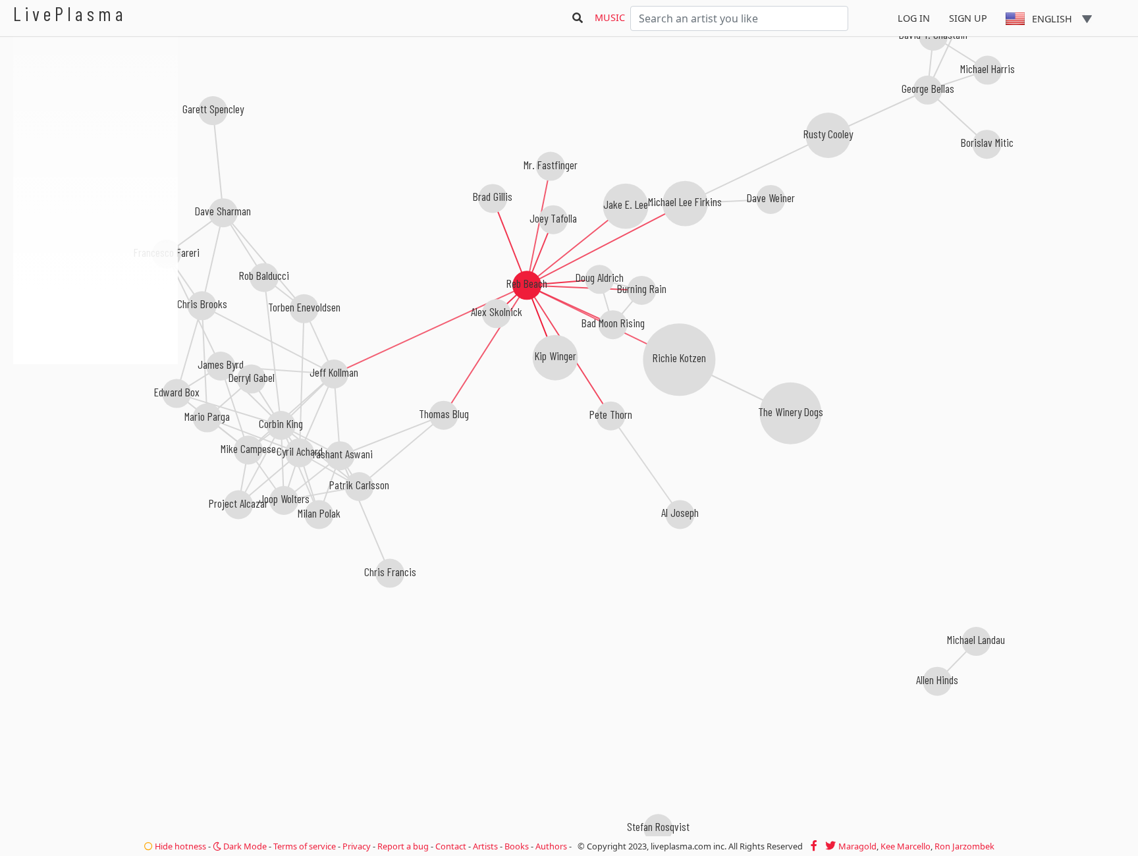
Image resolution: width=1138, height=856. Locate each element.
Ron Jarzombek (964, 846)
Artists (485, 846)
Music (610, 17)
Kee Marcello (906, 846)
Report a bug (403, 846)
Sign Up (968, 18)
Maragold (857, 846)
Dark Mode (244, 846)
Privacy (356, 846)
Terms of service (304, 846)
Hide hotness (179, 846)
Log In (914, 18)
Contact (450, 846)
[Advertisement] (95, 434)
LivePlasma (70, 13)
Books (516, 846)
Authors (551, 846)
